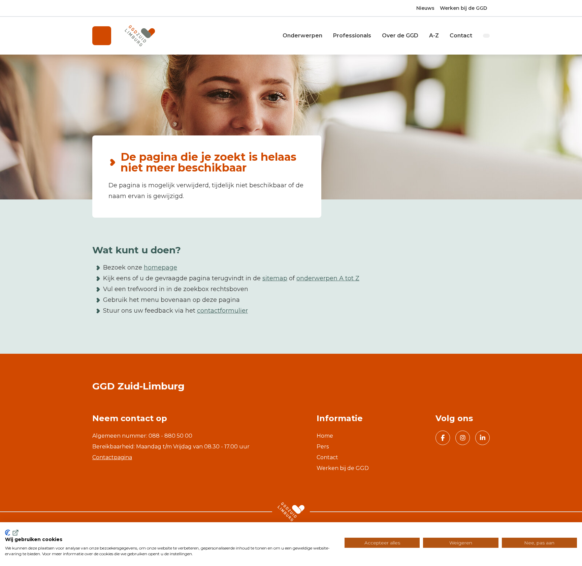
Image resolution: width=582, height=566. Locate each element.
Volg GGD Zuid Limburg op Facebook (442, 438)
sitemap (274, 278)
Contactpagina (112, 457)
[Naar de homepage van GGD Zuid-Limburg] (140, 35)
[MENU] (101, 35)
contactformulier (222, 310)
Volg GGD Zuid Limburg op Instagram (462, 438)
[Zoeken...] (486, 36)
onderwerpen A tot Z (327, 278)
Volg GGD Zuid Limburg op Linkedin (482, 438)
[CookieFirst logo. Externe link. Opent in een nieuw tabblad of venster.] (12, 533)
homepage (160, 267)
